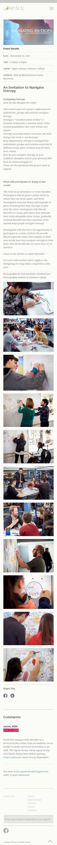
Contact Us (9, 796)
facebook (5, 696)
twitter (12, 696)
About (30, 796)
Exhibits (31, 803)
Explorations (34, 799)
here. (6, 267)
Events (31, 806)
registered (25, 771)
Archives (32, 810)
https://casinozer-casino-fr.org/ (19, 757)
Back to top (50, 841)
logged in (41, 771)
